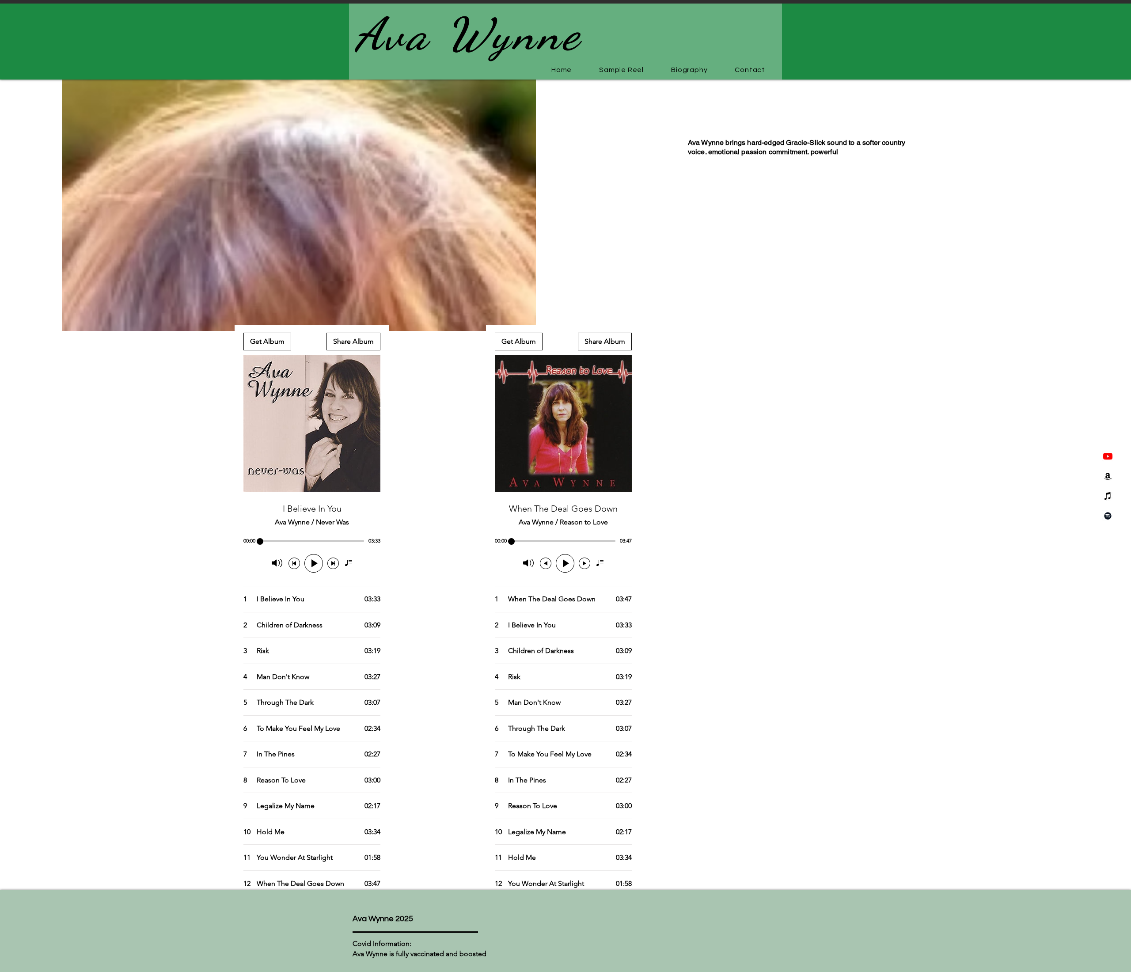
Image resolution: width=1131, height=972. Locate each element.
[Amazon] (1107, 476)
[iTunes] (1107, 495)
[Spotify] (1107, 515)
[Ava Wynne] (1107, 456)
